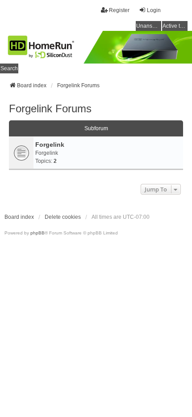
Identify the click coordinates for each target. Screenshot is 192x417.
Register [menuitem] (119, 10)
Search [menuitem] (9, 68)
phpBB (37, 232)
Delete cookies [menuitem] (63, 217)
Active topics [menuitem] (175, 26)
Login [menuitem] (154, 10)
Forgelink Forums (50, 108)
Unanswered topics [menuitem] (148, 26)
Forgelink (49, 144)
